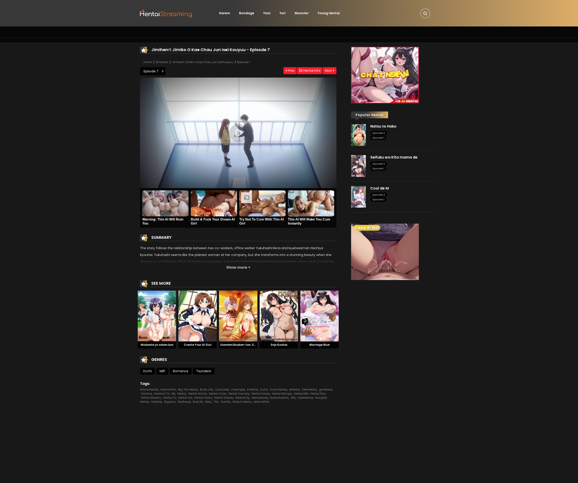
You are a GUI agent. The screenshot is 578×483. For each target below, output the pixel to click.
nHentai (156, 402)
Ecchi (147, 371)
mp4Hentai (305, 398)
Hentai (181, 393)
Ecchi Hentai (278, 389)
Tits (216, 402)
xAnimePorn (262, 402)
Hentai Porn (318, 393)
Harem (224, 13)
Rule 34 (198, 402)
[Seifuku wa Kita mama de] (358, 165)
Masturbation (279, 398)
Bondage (246, 13)
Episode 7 (243, 62)
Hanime (146, 393)
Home (148, 62)
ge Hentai (325, 389)
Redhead (184, 402)
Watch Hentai (242, 402)
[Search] (425, 13)
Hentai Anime (197, 393)
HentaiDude (260, 398)
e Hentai (252, 389)
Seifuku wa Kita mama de (393, 157)
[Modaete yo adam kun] (157, 315)
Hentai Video (203, 398)
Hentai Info (311, 70)
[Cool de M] (358, 196)
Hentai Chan (217, 393)
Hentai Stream (151, 398)
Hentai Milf (301, 393)
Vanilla (225, 402)
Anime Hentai (149, 389)
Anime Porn (168, 389)
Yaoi (266, 13)
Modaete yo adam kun (157, 345)
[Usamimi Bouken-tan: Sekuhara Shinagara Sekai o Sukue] (238, 315)
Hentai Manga (282, 393)
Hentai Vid (185, 398)
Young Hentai (329, 13)
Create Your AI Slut (198, 345)
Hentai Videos (223, 398)
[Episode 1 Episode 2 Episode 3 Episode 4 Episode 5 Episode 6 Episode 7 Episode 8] (152, 71)
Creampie (238, 389)
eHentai (294, 389)
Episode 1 (378, 138)
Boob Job (206, 389)
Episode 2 (379, 133)
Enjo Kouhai (279, 345)
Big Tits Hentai (188, 389)
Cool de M (379, 188)
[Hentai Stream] (166, 13)
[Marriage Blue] (319, 315)
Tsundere (203, 371)
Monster (302, 13)
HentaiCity (242, 398)
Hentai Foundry (238, 393)
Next (329, 70)
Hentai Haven (261, 393)
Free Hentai (309, 389)
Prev (291, 70)
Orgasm (169, 402)
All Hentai (162, 62)
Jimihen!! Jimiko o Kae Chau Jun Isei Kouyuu (202, 62)
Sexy (208, 402)
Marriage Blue (319, 345)
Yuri (283, 13)
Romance (180, 371)
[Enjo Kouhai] (279, 315)
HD (173, 393)
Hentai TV (169, 398)
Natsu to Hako (383, 126)
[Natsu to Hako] (358, 135)
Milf (162, 371)
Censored (222, 389)
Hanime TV (161, 393)
